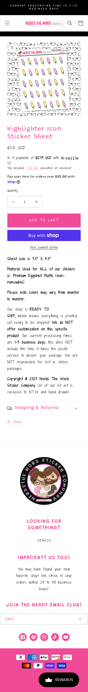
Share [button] (17, 421)
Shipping (32, 168)
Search (44, 540)
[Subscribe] (79, 619)
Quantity (12, 190)
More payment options (44, 247)
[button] (7, 23)
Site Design (36, 677)
